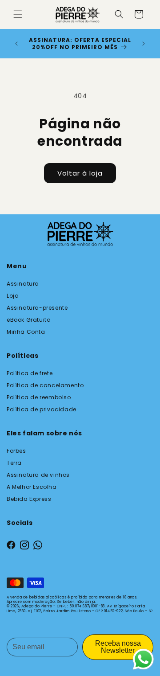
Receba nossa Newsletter (118, 646)
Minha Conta (26, 332)
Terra (14, 463)
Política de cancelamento (45, 385)
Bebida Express (29, 499)
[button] (18, 14)
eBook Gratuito (28, 320)
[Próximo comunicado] (143, 43)
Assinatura (23, 283)
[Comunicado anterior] (16, 43)
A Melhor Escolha (32, 487)
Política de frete (29, 373)
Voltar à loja (80, 173)
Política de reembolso (39, 397)
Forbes (16, 451)
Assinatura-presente (37, 307)
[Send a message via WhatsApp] (143, 659)
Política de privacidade (41, 409)
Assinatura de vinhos (38, 475)
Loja (13, 295)
